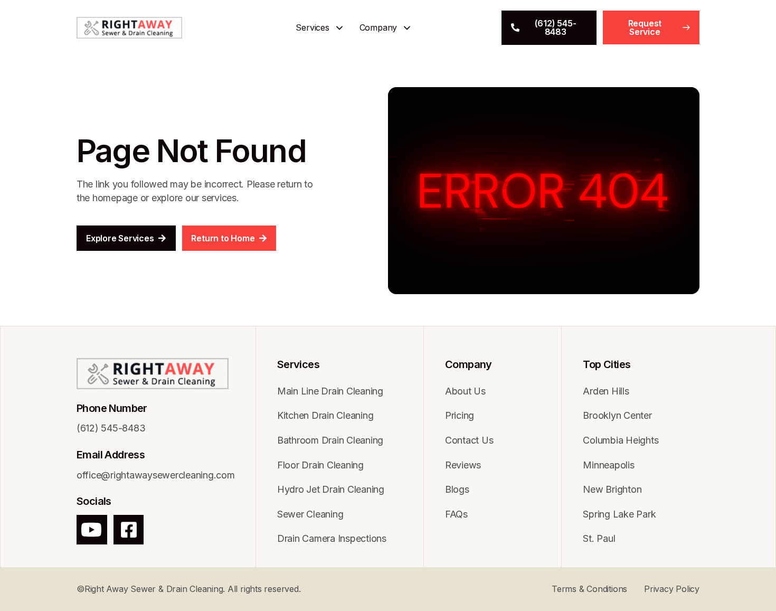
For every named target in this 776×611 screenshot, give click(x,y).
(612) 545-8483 (111, 428)
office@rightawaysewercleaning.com (156, 475)
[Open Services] (339, 28)
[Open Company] (407, 28)
